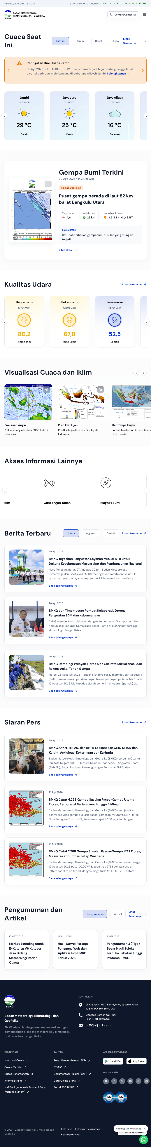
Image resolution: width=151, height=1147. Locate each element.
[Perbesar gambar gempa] (48, 184)
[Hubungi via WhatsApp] (143, 1139)
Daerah (111, 533)
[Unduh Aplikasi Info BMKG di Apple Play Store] (136, 1061)
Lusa (116, 41)
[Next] (142, 70)
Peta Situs (66, 1129)
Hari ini (80, 41)
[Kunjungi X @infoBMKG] (122, 1081)
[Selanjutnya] (147, 116)
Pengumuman (95, 914)
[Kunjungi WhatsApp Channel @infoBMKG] (147, 1081)
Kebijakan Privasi (70, 1134)
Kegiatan (91, 533)
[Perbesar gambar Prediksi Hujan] (100, 389)
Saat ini (60, 41)
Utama (71, 533)
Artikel (118, 914)
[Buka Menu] (144, 15)
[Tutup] (145, 1128)
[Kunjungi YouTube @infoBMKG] (106, 1081)
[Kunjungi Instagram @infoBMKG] (130, 1081)
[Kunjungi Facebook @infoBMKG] (114, 1081)
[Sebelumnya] (4, 116)
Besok (98, 41)
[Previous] (8, 70)
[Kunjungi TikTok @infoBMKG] (138, 1081)
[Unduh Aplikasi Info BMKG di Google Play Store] (113, 1061)
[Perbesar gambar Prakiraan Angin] (46, 389)
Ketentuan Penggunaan (87, 1129)
